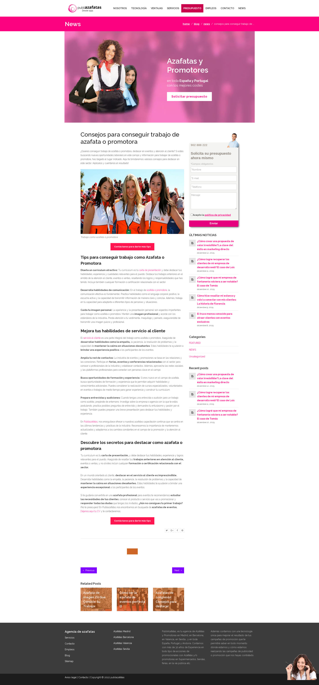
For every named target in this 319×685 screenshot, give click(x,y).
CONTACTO (227, 8)
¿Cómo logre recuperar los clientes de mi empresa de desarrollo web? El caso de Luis (215, 263)
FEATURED (195, 343)
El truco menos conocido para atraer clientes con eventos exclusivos (214, 318)
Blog (67, 655)
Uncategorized (197, 356)
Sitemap (69, 661)
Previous (90, 570)
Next (177, 570)
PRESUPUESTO (192, 8)
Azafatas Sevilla (121, 649)
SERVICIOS (173, 8)
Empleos (69, 649)
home (186, 24)
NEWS (242, 8)
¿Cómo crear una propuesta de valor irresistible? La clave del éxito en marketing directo (215, 245)
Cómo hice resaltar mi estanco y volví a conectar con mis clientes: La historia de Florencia (216, 299)
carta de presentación (150, 270)
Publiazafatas (91, 421)
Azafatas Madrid (121, 631)
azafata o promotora (157, 290)
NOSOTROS (120, 8)
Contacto (70, 643)
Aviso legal (71, 677)
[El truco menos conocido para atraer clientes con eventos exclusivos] (192, 316)
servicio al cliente (92, 338)
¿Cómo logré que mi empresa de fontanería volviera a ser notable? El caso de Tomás (217, 281)
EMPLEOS (211, 8)
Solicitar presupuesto (189, 96)
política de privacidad (218, 215)
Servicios (69, 637)
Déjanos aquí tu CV (90, 511)
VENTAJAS (157, 8)
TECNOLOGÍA (139, 8)
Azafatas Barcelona (123, 637)
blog (196, 24)
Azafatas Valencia (122, 643)
